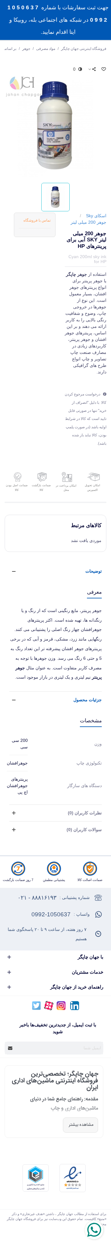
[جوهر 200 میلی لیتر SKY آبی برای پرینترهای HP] (55, 124)
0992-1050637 (51, 914)
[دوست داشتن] (103, 69)
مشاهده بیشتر (80, 1125)
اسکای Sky (96, 215)
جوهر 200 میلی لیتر (88, 222)
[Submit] (10, 1048)
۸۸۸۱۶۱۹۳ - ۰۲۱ (37, 897)
